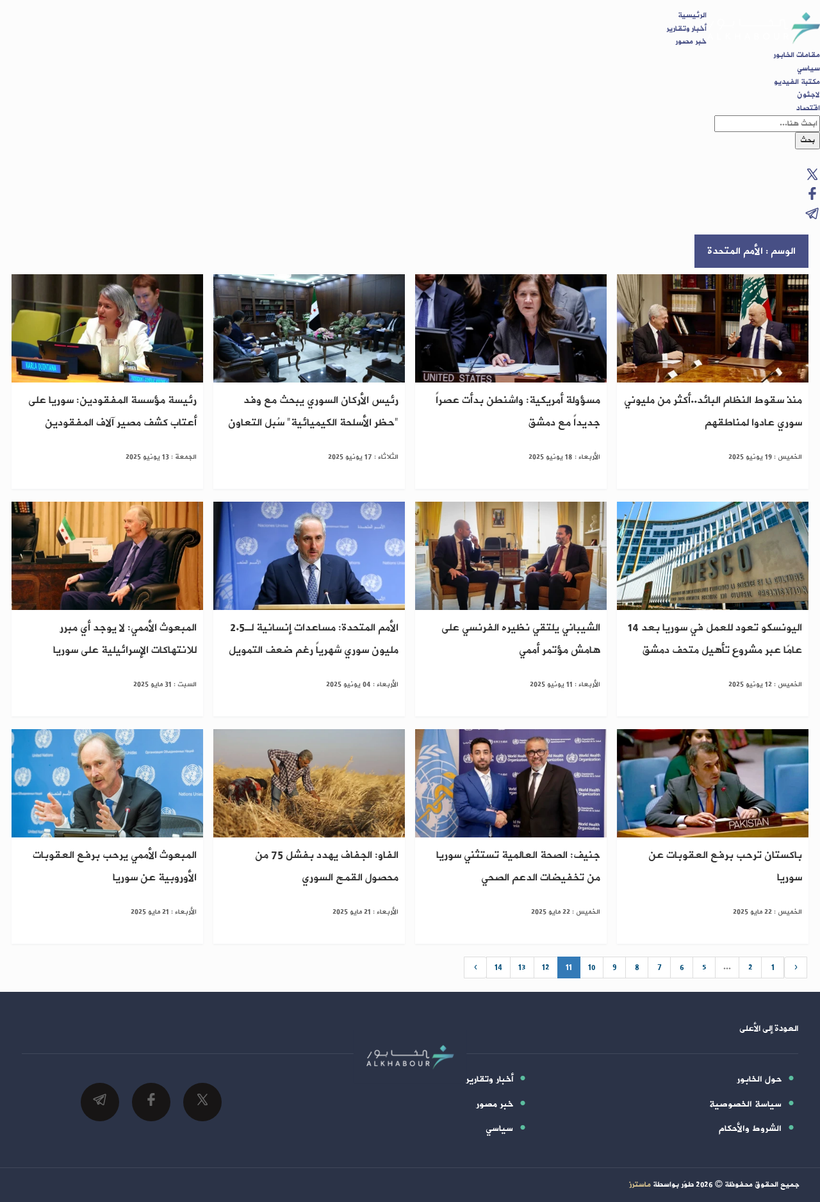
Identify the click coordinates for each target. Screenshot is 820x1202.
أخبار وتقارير (686, 29)
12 (546, 967)
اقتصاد (808, 108)
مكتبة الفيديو (797, 82)
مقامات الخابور (796, 55)
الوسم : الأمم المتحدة (751, 251)
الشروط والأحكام (750, 1128)
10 (591, 967)
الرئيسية (692, 15)
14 (498, 967)
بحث (807, 140)
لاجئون (808, 95)
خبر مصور (691, 41)
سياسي (808, 68)
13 (522, 967)
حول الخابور (759, 1079)
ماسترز (640, 1184)
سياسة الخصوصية (745, 1104)
